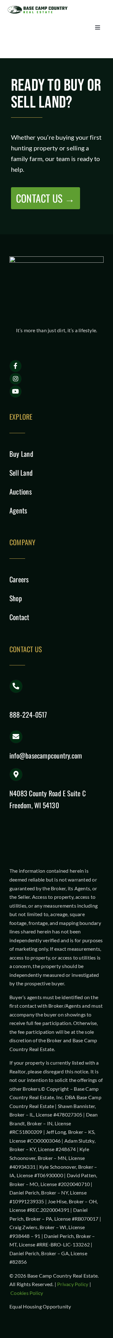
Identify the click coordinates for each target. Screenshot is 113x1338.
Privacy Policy (72, 1284)
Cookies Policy (26, 1293)
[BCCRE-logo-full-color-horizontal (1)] (39, 7)
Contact (19, 617)
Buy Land (21, 454)
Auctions (20, 491)
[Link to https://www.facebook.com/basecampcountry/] (15, 366)
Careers (19, 579)
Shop (15, 598)
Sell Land (21, 472)
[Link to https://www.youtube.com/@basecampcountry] (15, 391)
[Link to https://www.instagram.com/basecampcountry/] (15, 379)
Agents (18, 510)
